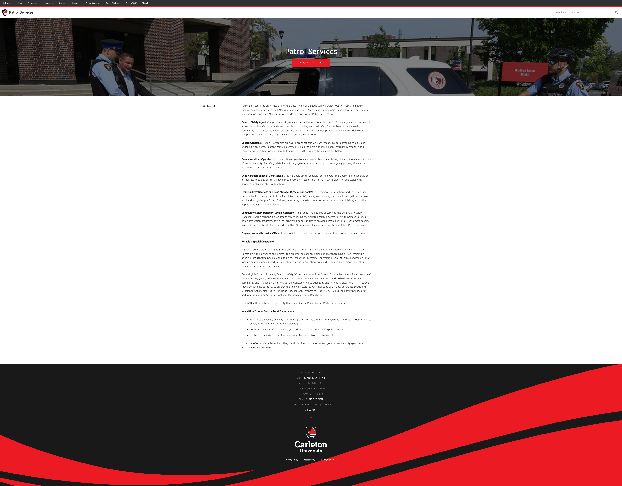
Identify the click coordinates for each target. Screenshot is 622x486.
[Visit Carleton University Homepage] (311, 440)
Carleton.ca (7, 3)
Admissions (32, 3)
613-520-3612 (315, 399)
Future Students (92, 3)
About (19, 3)
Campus (74, 3)
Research (62, 3)
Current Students (112, 3)
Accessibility (309, 459)
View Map (311, 410)
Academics (48, 3)
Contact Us (209, 106)
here (362, 233)
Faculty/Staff (131, 3)
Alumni (145, 3)
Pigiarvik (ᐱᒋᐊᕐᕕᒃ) (313, 377)
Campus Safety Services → (311, 63)
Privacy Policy (291, 459)
